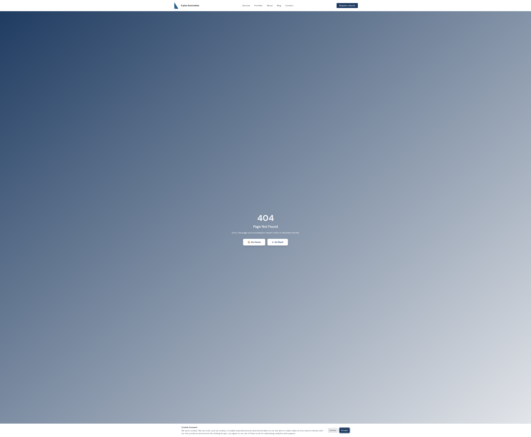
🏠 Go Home (254, 242)
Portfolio (258, 5)
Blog (279, 5)
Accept (344, 430)
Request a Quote (347, 5)
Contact (289, 5)
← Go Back (277, 242)
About (270, 5)
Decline (333, 430)
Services (246, 5)
